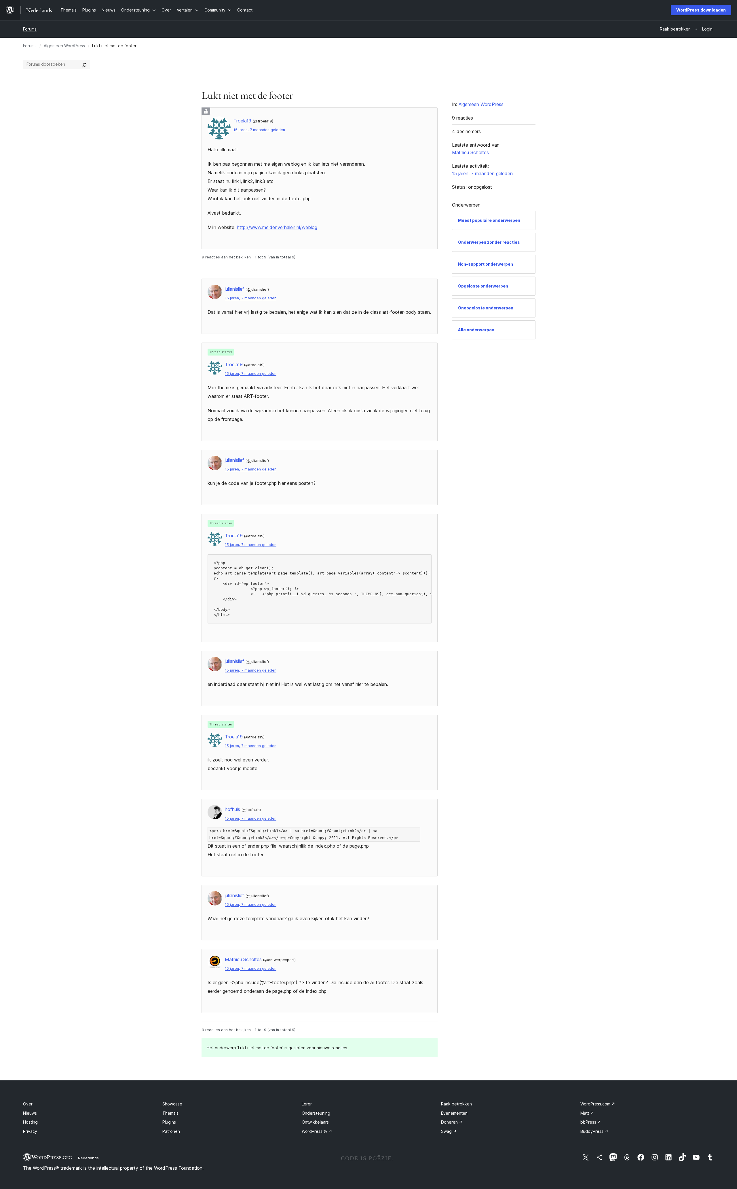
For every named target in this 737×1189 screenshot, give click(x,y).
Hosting (30, 1122)
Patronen (171, 1131)
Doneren (452, 1122)
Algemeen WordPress (64, 45)
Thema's (170, 1113)
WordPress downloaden (701, 9)
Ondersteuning (316, 1113)
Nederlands (88, 1158)
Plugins (169, 1122)
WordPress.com (597, 1103)
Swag (449, 1131)
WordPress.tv (317, 1131)
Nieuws (30, 1113)
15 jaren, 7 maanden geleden (259, 130)
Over (28, 1103)
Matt (587, 1113)
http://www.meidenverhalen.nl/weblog (277, 227)
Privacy (30, 1131)
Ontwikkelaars (315, 1122)
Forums (30, 29)
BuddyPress (594, 1131)
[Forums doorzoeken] (84, 64)
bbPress (590, 1122)
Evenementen (454, 1113)
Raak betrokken (456, 1103)
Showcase (172, 1103)
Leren (307, 1103)
